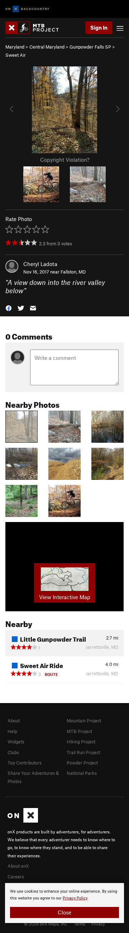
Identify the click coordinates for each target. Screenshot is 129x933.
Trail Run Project (83, 752)
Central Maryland (46, 47)
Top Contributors (25, 763)
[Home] (35, 27)
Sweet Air (15, 55)
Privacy (98, 923)
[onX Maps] (23, 821)
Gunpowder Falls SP (90, 47)
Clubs (13, 752)
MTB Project (79, 731)
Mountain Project (84, 720)
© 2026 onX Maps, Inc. (46, 923)
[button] (8, 307)
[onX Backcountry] (27, 9)
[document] (64, 903)
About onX (18, 866)
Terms (79, 923)
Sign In (99, 27)
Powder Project (82, 763)
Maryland (14, 47)
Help (12, 731)
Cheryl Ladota (40, 264)
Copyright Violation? (64, 159)
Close (64, 912)
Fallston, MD (73, 272)
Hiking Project (81, 741)
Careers (16, 876)
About (14, 720)
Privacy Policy (75, 898)
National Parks (82, 773)
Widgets (16, 741)
